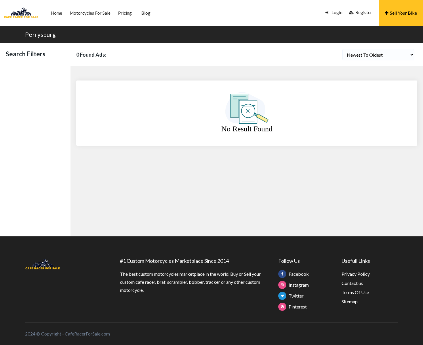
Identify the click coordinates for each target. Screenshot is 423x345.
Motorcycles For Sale (90, 13)
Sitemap (350, 301)
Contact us (352, 283)
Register (363, 12)
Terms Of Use (355, 292)
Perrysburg (40, 34)
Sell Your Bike (403, 13)
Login (336, 12)
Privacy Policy (356, 274)
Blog (145, 13)
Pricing (125, 13)
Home (56, 13)
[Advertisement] (35, 148)
